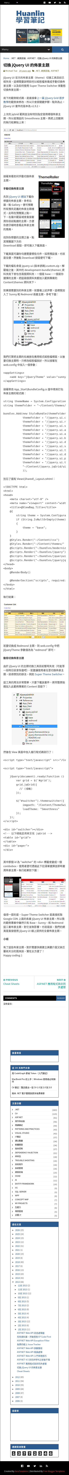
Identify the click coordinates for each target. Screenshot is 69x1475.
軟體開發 (19, 1144)
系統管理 (19, 1168)
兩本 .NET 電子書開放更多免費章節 (28, 1093)
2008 (17, 1392)
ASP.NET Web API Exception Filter (33, 1340)
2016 (17, 1270)
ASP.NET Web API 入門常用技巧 (32, 1355)
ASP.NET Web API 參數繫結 (29, 1348)
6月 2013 (22, 1309)
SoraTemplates (21, 1471)
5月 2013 (22, 1313)
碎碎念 (18, 1156)
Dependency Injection (26, 1152)
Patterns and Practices (27, 1129)
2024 (17, 1238)
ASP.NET (31, 58)
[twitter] (55, 2)
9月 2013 (22, 1297)
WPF (17, 1195)
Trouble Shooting (24, 1160)
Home (6, 58)
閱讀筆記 (19, 1125)
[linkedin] (60, 2)
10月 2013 (23, 1293)
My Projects (21, 1203)
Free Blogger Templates (54, 1471)
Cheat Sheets (23, 1371)
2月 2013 (22, 1325)
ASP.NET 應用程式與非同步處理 (32, 1363)
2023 (17, 1242)
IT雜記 (18, 1136)
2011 (17, 1381)
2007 (17, 1396)
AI (16, 1179)
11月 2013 (23, 1289)
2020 (17, 1253)
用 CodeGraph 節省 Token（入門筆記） (30, 1073)
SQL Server (20, 1191)
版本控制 (19, 1148)
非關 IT (18, 1215)
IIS (16, 1187)
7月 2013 (22, 1305)
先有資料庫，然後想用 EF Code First (34, 1336)
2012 (17, 1377)
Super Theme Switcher (48, 674)
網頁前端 (21, 58)
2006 (17, 1400)
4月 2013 (22, 1317)
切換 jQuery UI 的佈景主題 (29, 1367)
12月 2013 (23, 1285)
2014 (17, 1277)
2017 (17, 1266)
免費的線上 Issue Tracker (29, 1344)
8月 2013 (22, 1301)
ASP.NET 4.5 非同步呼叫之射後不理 (33, 1359)
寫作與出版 (20, 1121)
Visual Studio (22, 1133)
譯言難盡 (19, 1140)
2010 (17, 1385)
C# (16, 1113)
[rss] (65, 2)
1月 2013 (22, 1329)
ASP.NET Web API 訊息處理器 (30, 1332)
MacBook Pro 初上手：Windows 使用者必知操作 (34, 1080)
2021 (17, 1249)
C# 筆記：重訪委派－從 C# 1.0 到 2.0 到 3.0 (32, 1087)
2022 (17, 1245)
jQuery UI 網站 (17, 196)
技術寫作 (19, 1164)
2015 (17, 1273)
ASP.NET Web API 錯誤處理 (29, 1351)
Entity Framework (24, 1183)
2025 (17, 1234)
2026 (17, 1230)
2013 (17, 1281)
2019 (17, 1257)
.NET (13, 58)
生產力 (18, 1207)
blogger (61, 998)
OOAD (17, 1175)
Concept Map (22, 1199)
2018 (17, 1262)
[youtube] (50, 2)
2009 (17, 1389)
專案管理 (19, 1211)
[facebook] (44, 2)
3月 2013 (22, 1321)
